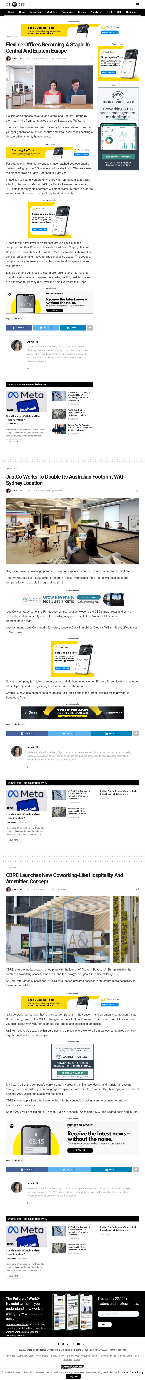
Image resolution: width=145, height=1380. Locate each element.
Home (11, 12)
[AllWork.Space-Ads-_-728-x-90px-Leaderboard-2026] (72, 599)
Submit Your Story (25, 1355)
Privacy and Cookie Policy (130, 1372)
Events (77, 1359)
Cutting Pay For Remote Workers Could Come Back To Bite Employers (80, 427)
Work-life (52, 12)
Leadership (36, 12)
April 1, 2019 (31, 59)
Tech (109, 12)
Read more (13, 442)
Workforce (96, 12)
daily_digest (18, 319)
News (22, 12)
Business (131, 12)
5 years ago (23, 424)
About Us (85, 1355)
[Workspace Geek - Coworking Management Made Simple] (118, 128)
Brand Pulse (133, 1355)
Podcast (68, 1359)
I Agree (73, 1376)
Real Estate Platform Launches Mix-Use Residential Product (77, 412)
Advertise (10, 1355)
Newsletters (42, 1355)
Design (82, 12)
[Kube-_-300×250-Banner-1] (49, 220)
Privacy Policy (57, 1355)
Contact (95, 1355)
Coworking (67, 12)
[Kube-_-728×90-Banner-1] (72, 30)
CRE (119, 12)
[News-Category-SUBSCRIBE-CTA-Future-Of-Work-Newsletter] (49, 302)
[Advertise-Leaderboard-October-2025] (72, 712)
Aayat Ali (18, 59)
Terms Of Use (72, 1355)
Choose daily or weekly (17, 1324)
